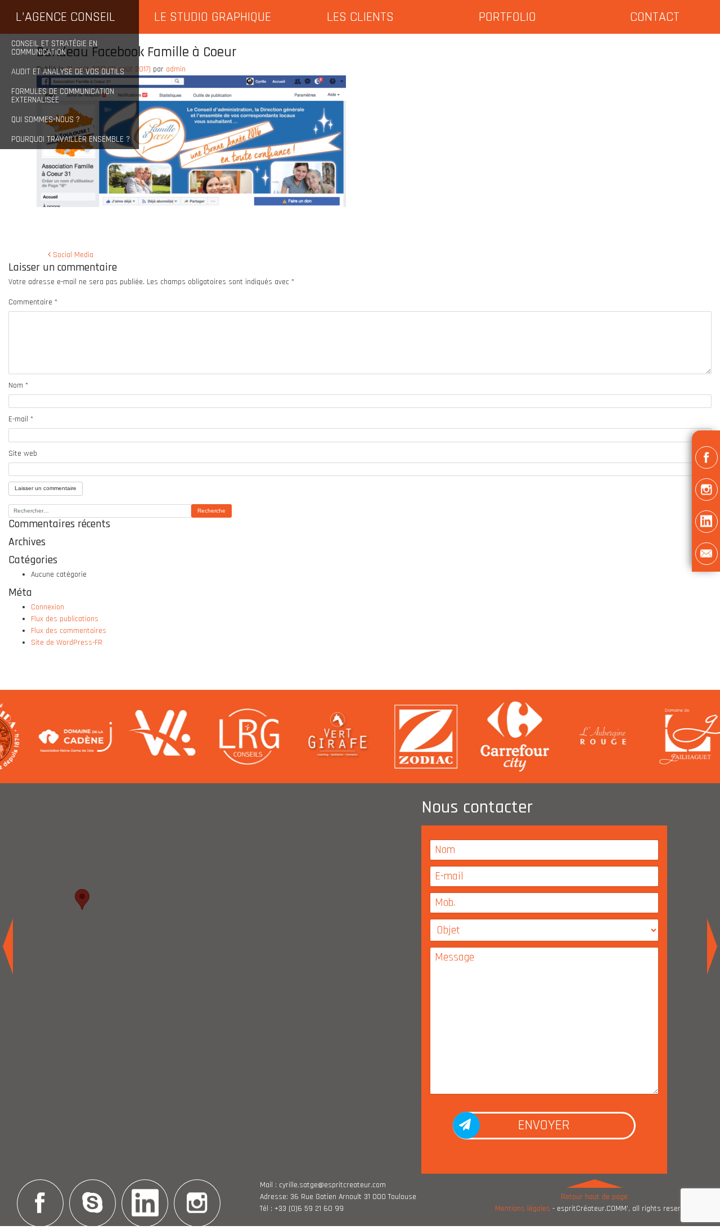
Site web (22, 453)
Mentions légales (522, 1209)
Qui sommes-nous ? (45, 119)
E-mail (20, 419)
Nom (18, 385)
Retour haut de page (594, 1197)
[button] (706, 459)
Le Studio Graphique (212, 16)
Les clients (360, 16)
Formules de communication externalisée (62, 95)
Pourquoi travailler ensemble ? (70, 139)
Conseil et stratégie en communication (54, 47)
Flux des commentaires (68, 631)
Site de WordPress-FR (66, 643)
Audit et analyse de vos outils (67, 71)
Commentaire (32, 302)
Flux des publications (64, 619)
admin (176, 69)
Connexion (47, 607)
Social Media (72, 255)
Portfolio (507, 16)
